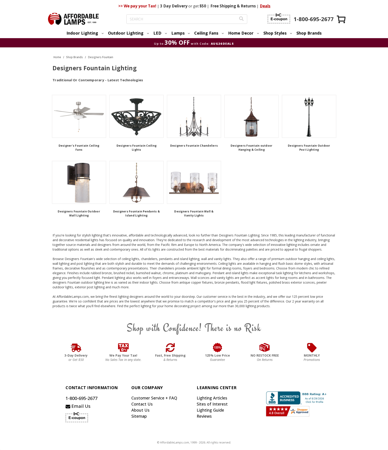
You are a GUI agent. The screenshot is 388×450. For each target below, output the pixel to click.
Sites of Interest (212, 404)
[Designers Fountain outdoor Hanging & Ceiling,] (251, 116)
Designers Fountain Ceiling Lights (137, 148)
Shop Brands (309, 33)
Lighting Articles (212, 398)
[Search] (241, 19)
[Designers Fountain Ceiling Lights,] (136, 116)
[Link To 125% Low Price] (218, 347)
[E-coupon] (278, 18)
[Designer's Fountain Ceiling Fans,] (79, 116)
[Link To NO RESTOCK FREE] (265, 347)
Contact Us (142, 404)
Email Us (80, 406)
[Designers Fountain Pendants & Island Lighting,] (136, 182)
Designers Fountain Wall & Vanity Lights (194, 213)
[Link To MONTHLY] (312, 347)
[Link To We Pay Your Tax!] (123, 347)
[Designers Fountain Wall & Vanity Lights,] (194, 182)
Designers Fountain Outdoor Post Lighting (309, 148)
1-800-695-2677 (81, 398)
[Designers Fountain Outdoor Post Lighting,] (309, 116)
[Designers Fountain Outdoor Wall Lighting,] (79, 182)
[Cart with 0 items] (341, 19)
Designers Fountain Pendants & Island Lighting (136, 213)
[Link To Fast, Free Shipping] (170, 347)
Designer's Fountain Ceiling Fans (79, 148)
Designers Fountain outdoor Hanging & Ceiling (252, 148)
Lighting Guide (210, 410)
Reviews (204, 416)
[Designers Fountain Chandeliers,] (194, 116)
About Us (140, 410)
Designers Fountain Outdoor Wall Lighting (79, 213)
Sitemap (139, 416)
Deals (265, 6)
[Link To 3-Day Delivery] (76, 347)
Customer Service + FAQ (154, 398)
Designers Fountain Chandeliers (194, 146)
